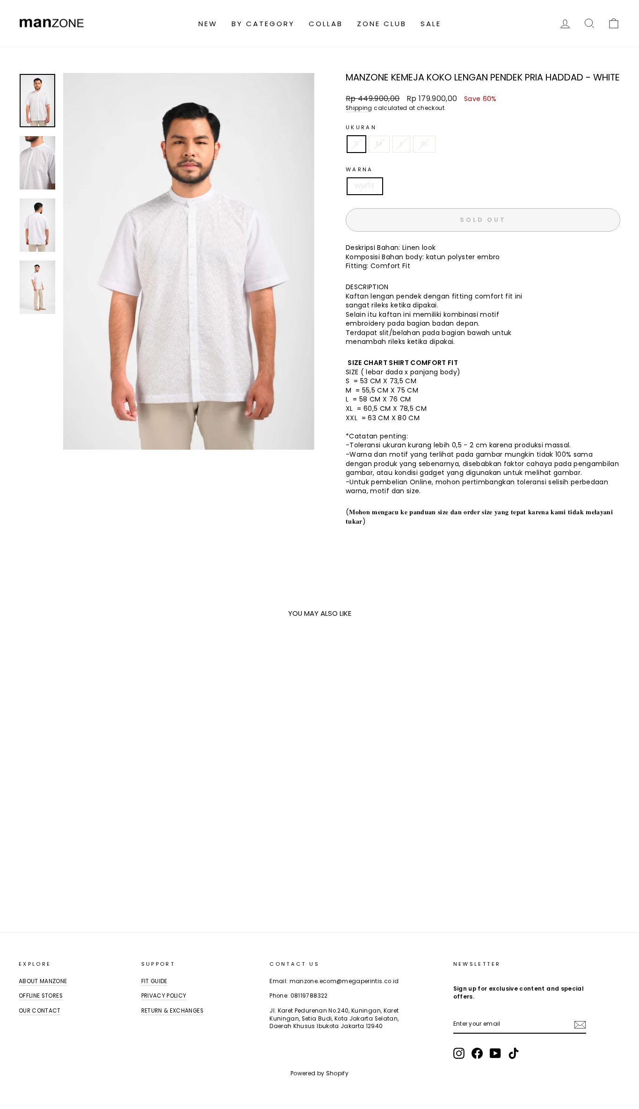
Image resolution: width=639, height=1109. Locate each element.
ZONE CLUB (382, 24)
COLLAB (326, 24)
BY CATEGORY (263, 24)
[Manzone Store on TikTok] (513, 1053)
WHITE (365, 185)
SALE (431, 24)
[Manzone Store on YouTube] (495, 1053)
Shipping (359, 108)
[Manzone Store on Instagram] (459, 1053)
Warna (359, 169)
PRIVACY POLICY (164, 996)
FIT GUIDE (154, 981)
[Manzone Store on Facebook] (477, 1053)
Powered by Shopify (319, 1073)
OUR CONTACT (40, 1010)
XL (424, 143)
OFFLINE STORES (41, 996)
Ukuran (361, 127)
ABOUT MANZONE (43, 981)
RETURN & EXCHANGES (172, 1010)
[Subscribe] (580, 1024)
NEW (208, 24)
